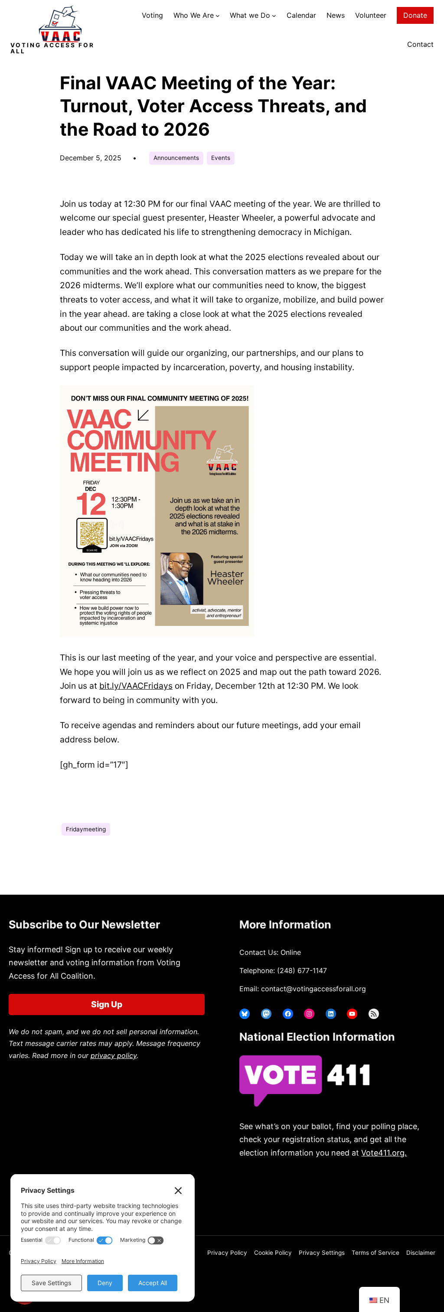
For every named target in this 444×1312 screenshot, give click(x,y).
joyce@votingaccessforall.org (312, 1200)
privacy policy (114, 1055)
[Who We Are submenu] (217, 15)
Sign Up (106, 1004)
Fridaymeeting (86, 829)
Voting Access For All (52, 48)
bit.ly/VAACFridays (136, 685)
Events (220, 157)
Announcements (176, 157)
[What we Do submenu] (274, 15)
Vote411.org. (384, 1152)
